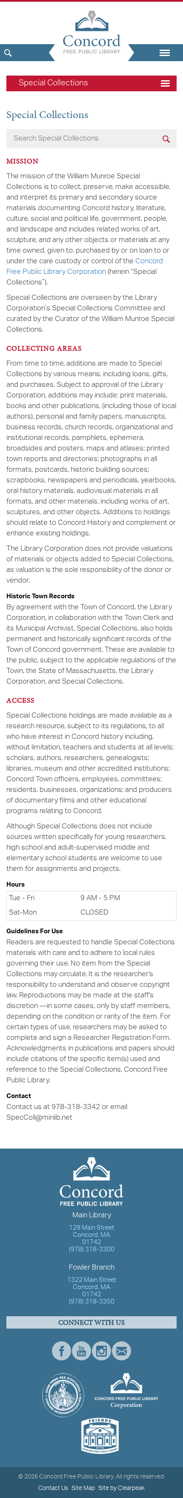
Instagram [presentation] (101, 1350)
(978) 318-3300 (91, 1249)
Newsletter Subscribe (121, 1350)
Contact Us (53, 1488)
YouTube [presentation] (81, 1350)
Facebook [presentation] (61, 1350)
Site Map (83, 1488)
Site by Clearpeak (121, 1488)
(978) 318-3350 (91, 1302)
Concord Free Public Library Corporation (84, 267)
